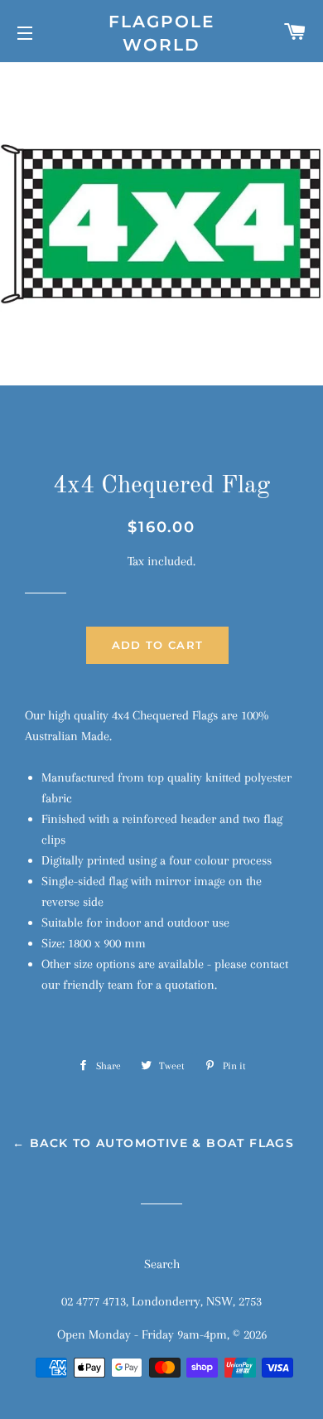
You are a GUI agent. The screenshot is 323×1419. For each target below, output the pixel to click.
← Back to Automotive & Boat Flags (153, 1143)
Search (162, 1264)
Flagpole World (161, 33)
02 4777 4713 (93, 1301)
